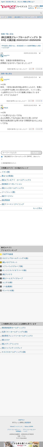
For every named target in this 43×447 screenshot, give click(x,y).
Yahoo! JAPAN (28, 426)
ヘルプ (25, 431)
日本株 (10, 17)
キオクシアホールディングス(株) (15, 258)
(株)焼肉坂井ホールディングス (14, 328)
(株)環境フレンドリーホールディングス (17, 336)
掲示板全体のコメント (9, 163)
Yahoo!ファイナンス (16, 426)
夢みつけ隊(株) (7, 176)
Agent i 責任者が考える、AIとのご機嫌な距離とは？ (18, 2)
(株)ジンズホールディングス (13, 188)
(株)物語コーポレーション (12, 184)
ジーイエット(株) (8, 192)
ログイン (31, 8)
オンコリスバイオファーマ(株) (14, 270)
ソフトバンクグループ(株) (12, 266)
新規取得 (28, 422)
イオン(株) (6, 172)
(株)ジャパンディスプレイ (12, 348)
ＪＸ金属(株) (7, 286)
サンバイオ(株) (8, 290)
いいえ (39, 69)
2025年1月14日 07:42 (30, 77)
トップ (3, 17)
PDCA (6, 108)
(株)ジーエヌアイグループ (12, 278)
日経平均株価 (7, 254)
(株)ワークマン (7, 196)
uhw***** (6, 79)
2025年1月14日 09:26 (30, 105)
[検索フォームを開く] (41, 13)
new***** (6, 55)
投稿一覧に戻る (7, 34)
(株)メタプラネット (10, 262)
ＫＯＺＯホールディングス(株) (14, 352)
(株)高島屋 (6, 200)
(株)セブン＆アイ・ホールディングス (16, 180)
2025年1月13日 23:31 (30, 53)
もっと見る (37, 208)
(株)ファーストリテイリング (13, 204)
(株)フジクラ (7, 274)
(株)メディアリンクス (10, 344)
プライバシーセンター (29, 429)
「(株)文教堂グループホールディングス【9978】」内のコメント (20, 158)
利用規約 (18, 431)
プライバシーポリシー (14, 429)
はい (31, 69)
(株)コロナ (6, 340)
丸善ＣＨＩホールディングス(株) (14, 332)
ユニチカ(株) (7, 282)
